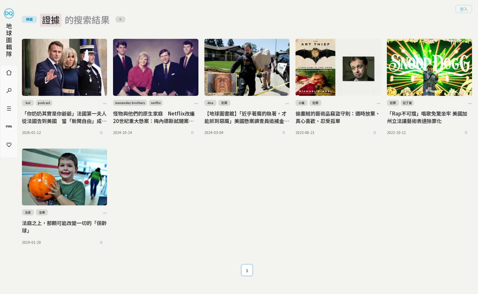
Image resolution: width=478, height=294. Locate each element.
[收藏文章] (101, 133)
